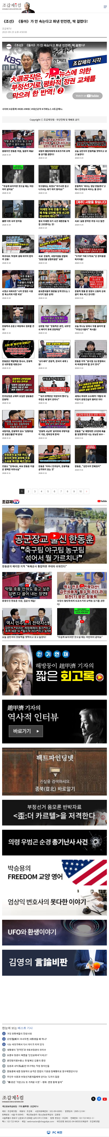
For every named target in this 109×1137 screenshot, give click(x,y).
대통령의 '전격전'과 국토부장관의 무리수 (26, 1049)
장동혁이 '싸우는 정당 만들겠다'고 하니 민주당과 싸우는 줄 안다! (90, 188)
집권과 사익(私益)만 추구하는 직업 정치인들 (28, 1066)
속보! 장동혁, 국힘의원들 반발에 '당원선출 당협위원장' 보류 (53, 258)
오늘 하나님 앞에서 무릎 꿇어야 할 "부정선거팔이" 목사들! (90, 328)
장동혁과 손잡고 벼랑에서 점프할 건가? (18, 328)
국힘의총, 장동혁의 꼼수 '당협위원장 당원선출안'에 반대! (17, 433)
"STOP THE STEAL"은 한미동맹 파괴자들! (90, 258)
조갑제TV (34, 1106)
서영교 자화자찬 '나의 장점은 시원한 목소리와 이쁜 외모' (17, 293)
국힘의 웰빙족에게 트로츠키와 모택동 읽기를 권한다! (54, 153)
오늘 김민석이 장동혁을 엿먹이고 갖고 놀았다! (91, 153)
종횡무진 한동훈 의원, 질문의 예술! (18, 151)
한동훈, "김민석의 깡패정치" (88, 466)
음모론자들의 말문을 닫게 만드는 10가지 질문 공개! (54, 293)
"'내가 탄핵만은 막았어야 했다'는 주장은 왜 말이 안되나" (53, 398)
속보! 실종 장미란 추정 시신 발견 (89, 221)
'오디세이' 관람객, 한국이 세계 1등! (53, 363)
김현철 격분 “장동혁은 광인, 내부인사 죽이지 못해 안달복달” (54, 328)
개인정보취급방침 (9, 1106)
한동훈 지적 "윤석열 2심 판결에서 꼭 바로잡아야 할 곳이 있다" (90, 363)
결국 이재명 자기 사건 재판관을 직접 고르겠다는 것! (53, 223)
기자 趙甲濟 (23, 1106)
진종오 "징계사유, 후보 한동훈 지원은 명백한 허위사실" (18, 468)
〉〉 (86, 491)
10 (80, 491)
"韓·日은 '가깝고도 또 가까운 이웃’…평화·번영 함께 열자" (35, 1082)
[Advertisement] (54, 1000)
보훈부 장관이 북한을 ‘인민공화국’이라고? (27, 1055)
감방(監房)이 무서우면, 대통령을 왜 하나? (27, 1039)
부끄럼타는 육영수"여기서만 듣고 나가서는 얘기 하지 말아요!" (53, 188)
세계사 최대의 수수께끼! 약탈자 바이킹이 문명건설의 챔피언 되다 (90, 398)
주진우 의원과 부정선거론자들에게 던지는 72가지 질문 (33, 1076)
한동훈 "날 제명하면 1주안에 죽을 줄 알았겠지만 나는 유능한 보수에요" (90, 433)
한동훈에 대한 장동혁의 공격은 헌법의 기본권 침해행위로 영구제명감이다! (42, 1071)
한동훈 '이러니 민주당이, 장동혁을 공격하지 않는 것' (53, 468)
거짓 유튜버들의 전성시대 (19, 1033)
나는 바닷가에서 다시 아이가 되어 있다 (25, 1044)
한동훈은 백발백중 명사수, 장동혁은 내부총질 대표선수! (17, 363)
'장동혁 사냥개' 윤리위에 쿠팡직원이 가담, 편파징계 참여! (53, 433)
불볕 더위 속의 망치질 (12, 221)
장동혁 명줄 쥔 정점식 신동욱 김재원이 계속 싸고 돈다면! (90, 293)
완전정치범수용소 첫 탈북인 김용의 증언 (26, 1060)
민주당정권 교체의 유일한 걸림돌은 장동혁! (18, 398)
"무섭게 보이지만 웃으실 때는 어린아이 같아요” (17, 188)
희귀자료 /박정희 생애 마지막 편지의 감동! (17, 258)
